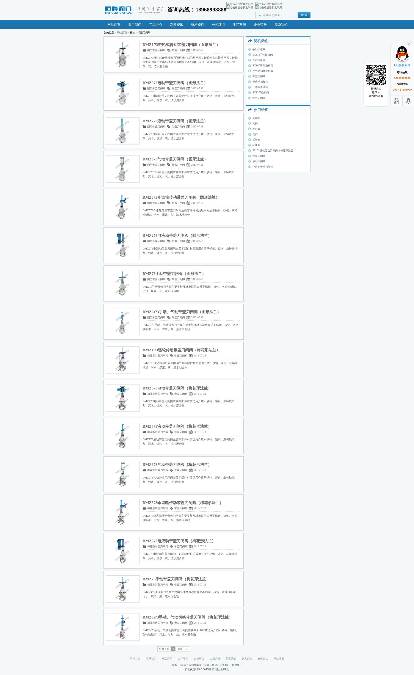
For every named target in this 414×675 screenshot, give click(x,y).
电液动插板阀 (260, 81)
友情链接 (263, 658)
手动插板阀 (258, 49)
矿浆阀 (256, 145)
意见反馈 (247, 658)
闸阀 (255, 123)
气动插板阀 (258, 60)
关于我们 (134, 24)
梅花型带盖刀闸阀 (157, 355)
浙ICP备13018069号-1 (228, 665)
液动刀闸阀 (258, 161)
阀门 (255, 134)
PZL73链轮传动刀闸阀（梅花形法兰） (274, 150)
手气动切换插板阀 (262, 70)
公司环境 (218, 24)
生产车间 (239, 24)
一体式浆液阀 (260, 87)
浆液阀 (256, 128)
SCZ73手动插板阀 (262, 54)
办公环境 (199, 658)
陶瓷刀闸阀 (258, 97)
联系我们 (281, 24)
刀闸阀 (256, 118)
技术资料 (197, 24)
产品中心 (155, 24)
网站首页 (113, 24)
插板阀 (256, 139)
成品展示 (167, 658)
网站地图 (279, 658)
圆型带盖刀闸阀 (156, 50)
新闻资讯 (176, 24)
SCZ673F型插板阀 (262, 65)
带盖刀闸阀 (178, 50)
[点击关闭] (409, 43)
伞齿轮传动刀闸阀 (262, 166)
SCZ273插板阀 (260, 92)
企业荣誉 (260, 24)
